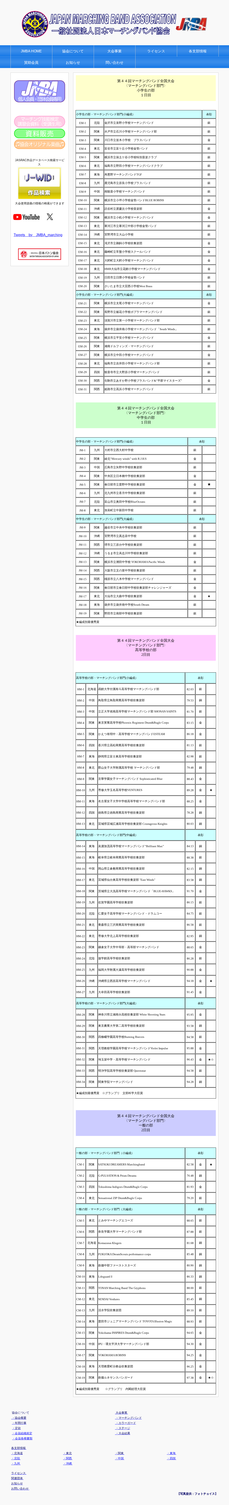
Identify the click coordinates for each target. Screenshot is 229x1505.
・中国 (119, 1458)
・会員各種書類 (22, 1438)
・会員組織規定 (22, 1433)
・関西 (67, 1458)
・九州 (16, 1463)
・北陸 (16, 1458)
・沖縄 (67, 1463)
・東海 (171, 1453)
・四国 (171, 1458)
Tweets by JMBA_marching (38, 235)
